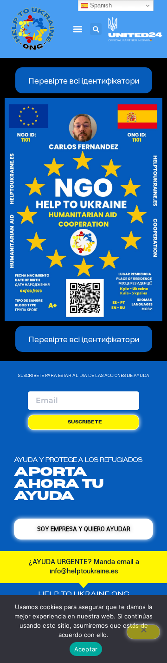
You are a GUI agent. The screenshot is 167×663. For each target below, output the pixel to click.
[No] (143, 631)
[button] (77, 29)
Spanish (100, 5)
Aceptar (86, 649)
